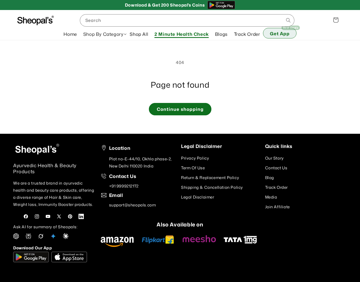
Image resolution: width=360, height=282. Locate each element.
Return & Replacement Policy (210, 177)
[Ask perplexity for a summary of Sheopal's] (28, 237)
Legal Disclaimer (197, 197)
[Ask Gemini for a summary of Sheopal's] (53, 237)
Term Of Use (193, 168)
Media (271, 197)
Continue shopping (180, 109)
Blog (269, 177)
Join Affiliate (277, 207)
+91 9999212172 (124, 186)
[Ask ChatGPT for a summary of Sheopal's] (16, 237)
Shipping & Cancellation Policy (212, 187)
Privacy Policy (195, 158)
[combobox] (187, 20)
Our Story (274, 158)
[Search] (288, 20)
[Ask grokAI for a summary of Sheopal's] (41, 237)
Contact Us (276, 168)
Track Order (276, 187)
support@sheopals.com (132, 205)
